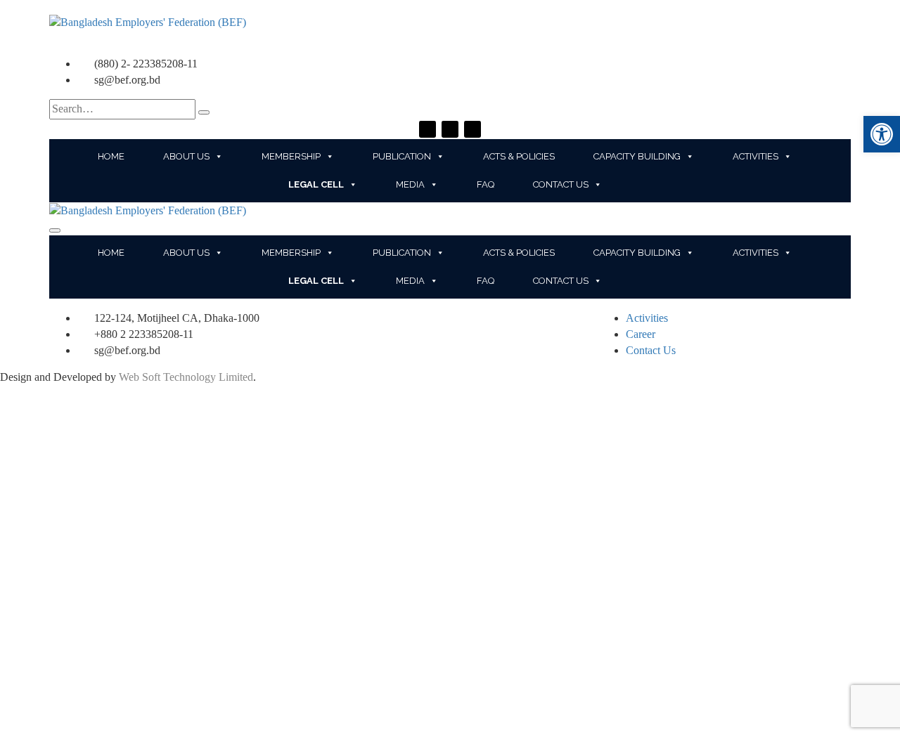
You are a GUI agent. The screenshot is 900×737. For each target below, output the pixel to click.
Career (640, 334)
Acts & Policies (519, 156)
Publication (402, 156)
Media (410, 184)
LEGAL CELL (316, 184)
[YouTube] (450, 129)
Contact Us (561, 184)
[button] (881, 134)
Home (111, 156)
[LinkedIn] (472, 129)
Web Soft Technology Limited (186, 377)
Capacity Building (637, 156)
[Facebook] (427, 129)
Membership (291, 156)
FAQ (485, 184)
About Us (186, 156)
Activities (755, 156)
